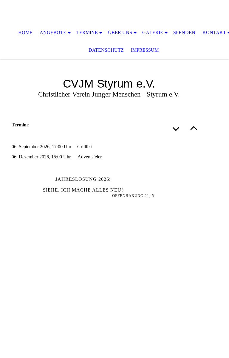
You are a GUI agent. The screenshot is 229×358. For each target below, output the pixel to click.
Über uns (120, 32)
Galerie (152, 32)
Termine (87, 32)
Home (25, 32)
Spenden (184, 32)
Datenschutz (106, 50)
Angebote (53, 32)
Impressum (145, 50)
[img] (114, 12)
